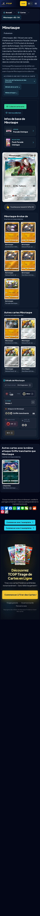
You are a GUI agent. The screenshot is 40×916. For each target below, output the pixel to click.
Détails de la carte (12, 87)
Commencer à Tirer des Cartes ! (20, 594)
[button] (30, 3)
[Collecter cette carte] (15, 106)
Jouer (23, 3)
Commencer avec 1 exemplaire (18, 522)
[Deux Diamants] (9, 433)
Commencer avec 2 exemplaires (19, 528)
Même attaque (11, 93)
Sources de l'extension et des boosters (20, 81)
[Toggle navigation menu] (35, 3)
